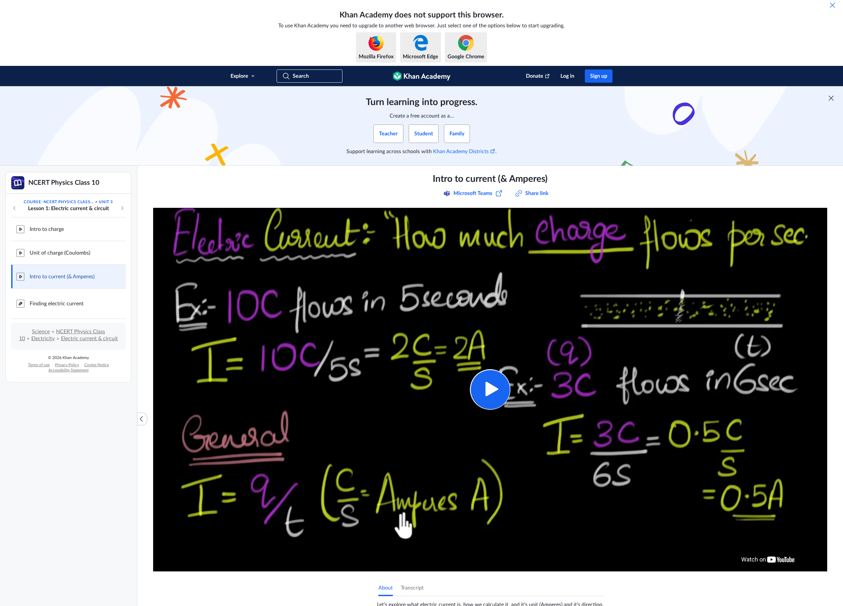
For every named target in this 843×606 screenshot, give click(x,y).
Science (41, 331)
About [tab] (385, 588)
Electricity (43, 338)
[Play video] (490, 389)
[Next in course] (122, 208)
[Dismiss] (832, 5)
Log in (567, 76)
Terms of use (39, 365)
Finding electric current (57, 303)
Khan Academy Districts (461, 151)
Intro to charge (47, 229)
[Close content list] (142, 419)
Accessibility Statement (68, 370)
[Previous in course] (14, 208)
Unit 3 (106, 202)
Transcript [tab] (412, 588)
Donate (534, 76)
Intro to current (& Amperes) (62, 276)
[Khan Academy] (421, 76)
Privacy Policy (67, 365)
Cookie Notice (96, 365)
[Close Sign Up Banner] (831, 98)
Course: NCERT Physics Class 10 (59, 202)
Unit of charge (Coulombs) (60, 253)
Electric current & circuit (89, 338)
